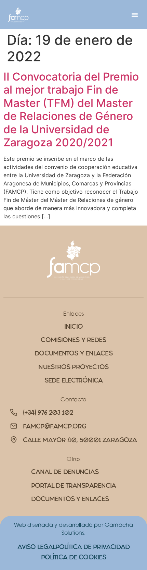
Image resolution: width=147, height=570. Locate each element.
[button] (135, 15)
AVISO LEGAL (36, 547)
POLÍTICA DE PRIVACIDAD (92, 547)
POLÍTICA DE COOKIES (73, 557)
